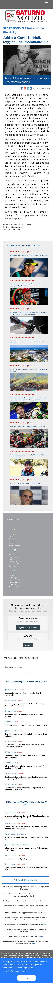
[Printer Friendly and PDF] (42, 88)
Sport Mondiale (14, 28)
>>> (30, 889)
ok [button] (26, 978)
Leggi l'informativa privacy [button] (14, 971)
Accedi (27, 645)
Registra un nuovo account (28, 627)
